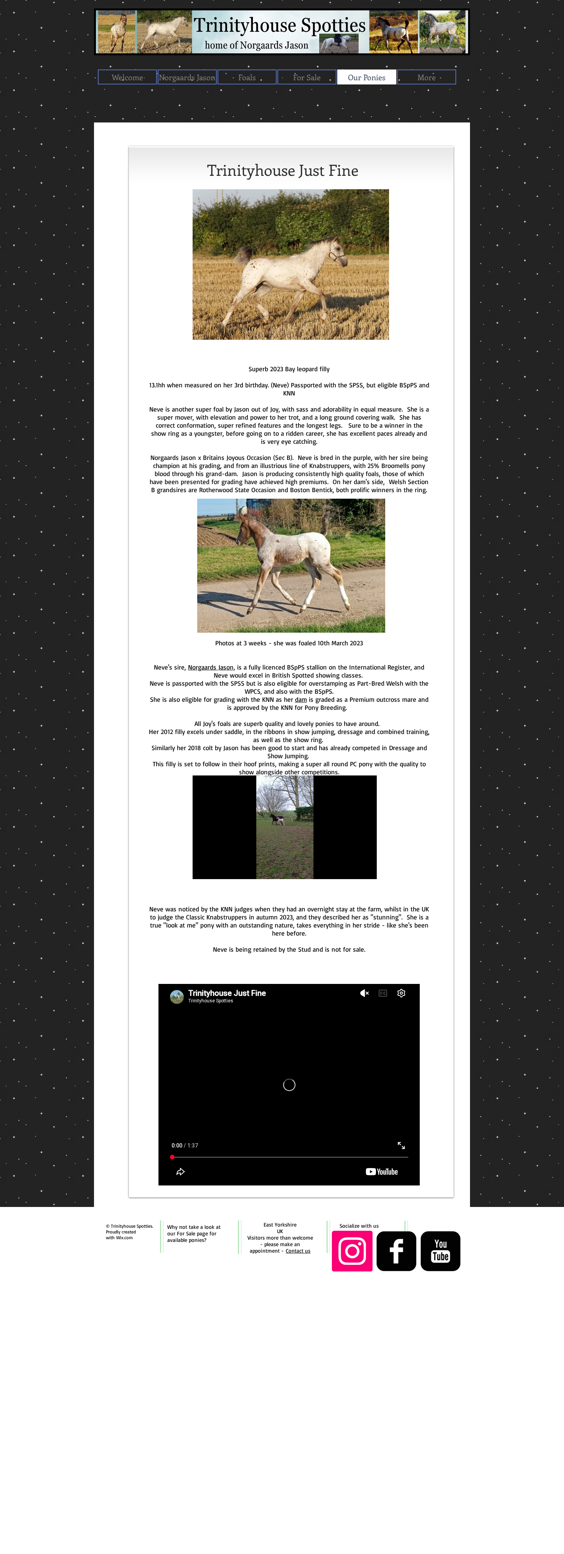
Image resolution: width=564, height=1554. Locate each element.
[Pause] (203, 869)
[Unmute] (216, 869)
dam (301, 699)
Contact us (298, 1250)
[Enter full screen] (366, 869)
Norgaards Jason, (211, 667)
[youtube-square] (440, 1251)
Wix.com (124, 1237)
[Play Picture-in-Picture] (353, 869)
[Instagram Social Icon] (352, 1251)
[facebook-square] (396, 1251)
